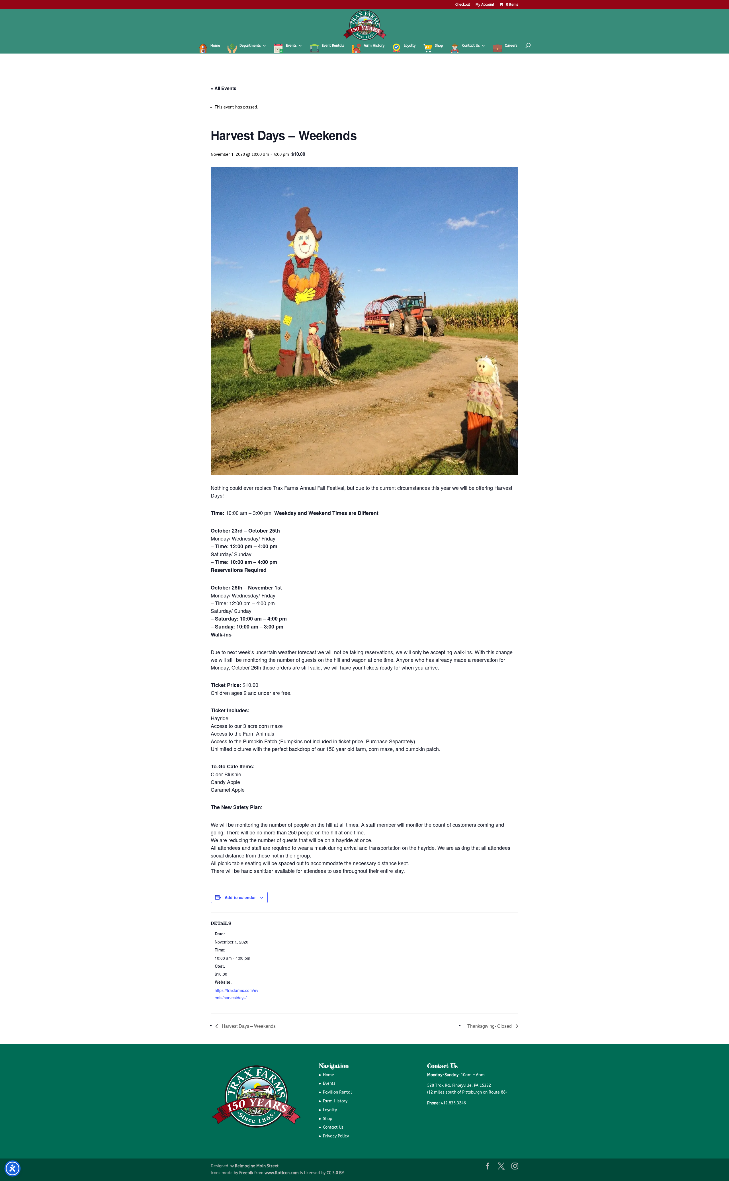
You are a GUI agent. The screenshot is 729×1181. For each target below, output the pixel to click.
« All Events (223, 88)
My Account (485, 5)
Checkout (462, 5)
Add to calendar (240, 897)
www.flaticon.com (282, 1172)
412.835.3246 (453, 1103)
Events (329, 1083)
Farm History (335, 1101)
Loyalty (330, 1110)
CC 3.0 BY (335, 1172)
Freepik (246, 1172)
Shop (327, 1118)
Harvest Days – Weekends (248, 1026)
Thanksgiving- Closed (490, 1026)
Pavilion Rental (337, 1092)
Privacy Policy (336, 1136)
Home (328, 1074)
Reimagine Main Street (257, 1166)
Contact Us (333, 1127)
